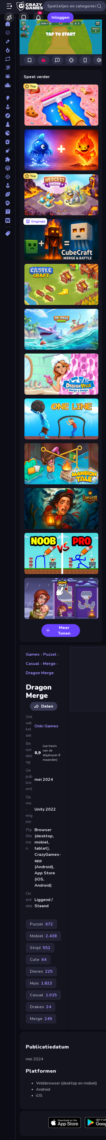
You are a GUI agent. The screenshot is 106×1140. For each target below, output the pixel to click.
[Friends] (9, 17)
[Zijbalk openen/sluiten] (9, 6)
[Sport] (7, 194)
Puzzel (50, 654)
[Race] (7, 168)
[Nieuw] (7, 41)
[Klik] (7, 150)
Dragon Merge (40, 673)
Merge (49, 663)
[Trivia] (7, 211)
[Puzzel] (7, 159)
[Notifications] (38, 17)
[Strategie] (7, 203)
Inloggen (60, 17)
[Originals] (7, 67)
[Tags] (7, 233)
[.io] (7, 133)
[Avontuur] (7, 115)
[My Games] (24, 17)
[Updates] (7, 58)
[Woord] (7, 220)
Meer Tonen (64, 630)
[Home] (7, 24)
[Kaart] (7, 141)
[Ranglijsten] (7, 85)
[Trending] (7, 50)
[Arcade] (7, 107)
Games (33, 654)
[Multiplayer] (7, 76)
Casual (32, 663)
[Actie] (7, 98)
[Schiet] (7, 176)
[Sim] (7, 185)
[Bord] (7, 124)
